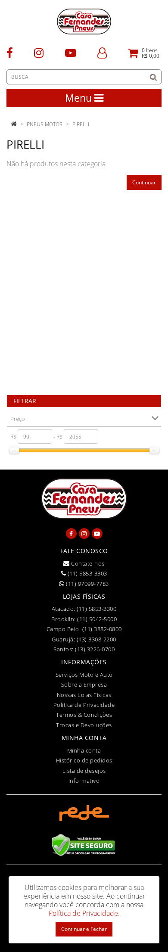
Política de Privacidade (84, 705)
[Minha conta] (102, 52)
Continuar (144, 182)
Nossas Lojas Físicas (84, 695)
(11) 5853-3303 (86, 573)
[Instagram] (39, 52)
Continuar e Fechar (84, 929)
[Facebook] (9, 52)
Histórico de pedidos (84, 760)
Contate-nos (87, 563)
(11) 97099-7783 (87, 584)
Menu (79, 98)
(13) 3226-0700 (95, 649)
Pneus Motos (44, 124)
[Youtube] (70, 52)
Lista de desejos (84, 771)
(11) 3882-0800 (102, 629)
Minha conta (84, 750)
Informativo (84, 780)
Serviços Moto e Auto (84, 674)
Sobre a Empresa (84, 684)
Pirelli (80, 124)
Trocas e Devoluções (84, 725)
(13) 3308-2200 (96, 639)
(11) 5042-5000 (97, 619)
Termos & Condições (84, 715)
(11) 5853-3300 (96, 609)
